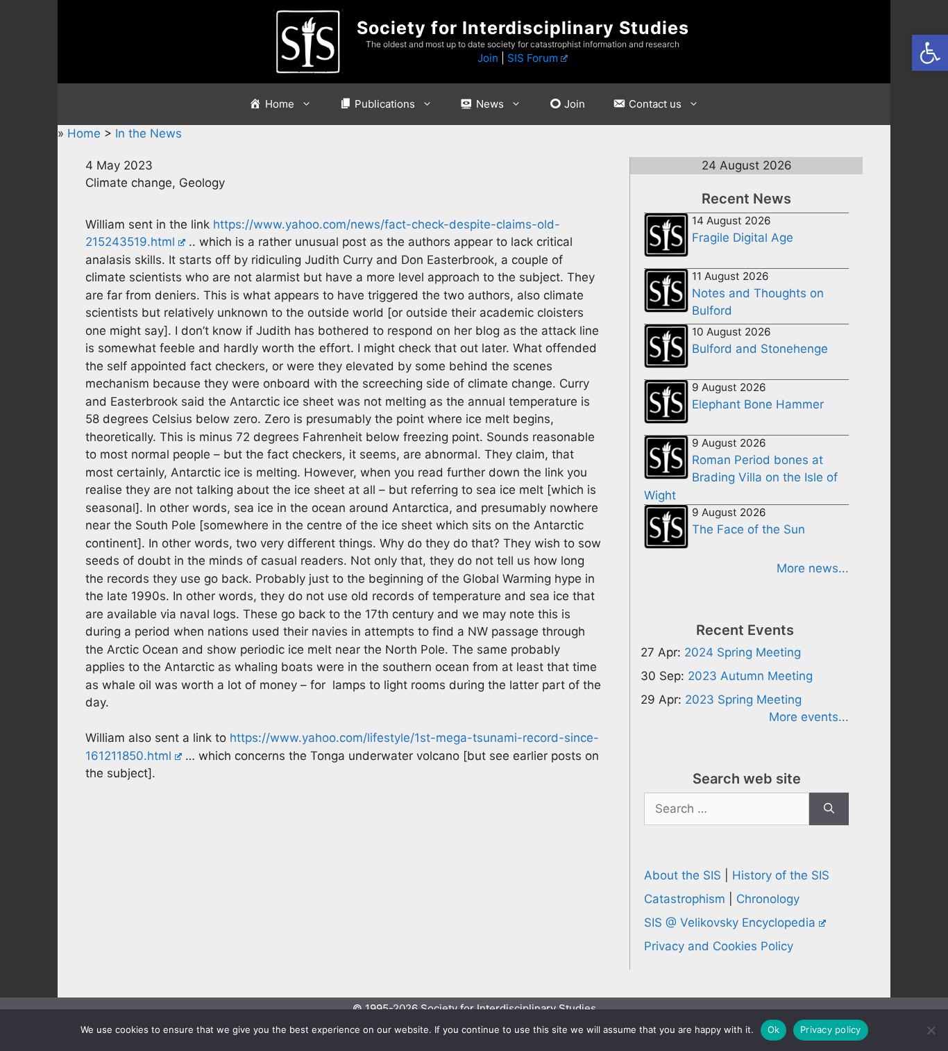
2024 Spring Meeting (742, 652)
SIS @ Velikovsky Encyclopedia (729, 922)
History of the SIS (780, 875)
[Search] (829, 809)
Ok (774, 1029)
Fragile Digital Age (742, 238)
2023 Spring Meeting (743, 699)
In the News (148, 133)
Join (487, 58)
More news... (813, 568)
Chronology (767, 899)
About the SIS (682, 875)
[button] (930, 53)
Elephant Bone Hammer (758, 404)
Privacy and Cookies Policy (718, 946)
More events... (809, 717)
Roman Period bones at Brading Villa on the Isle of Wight (741, 477)
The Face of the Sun (748, 529)
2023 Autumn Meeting (750, 676)
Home (85, 133)
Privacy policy (830, 1029)
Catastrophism (684, 899)
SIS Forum (532, 58)
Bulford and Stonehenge (760, 349)
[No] (931, 1030)
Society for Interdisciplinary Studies (523, 27)
